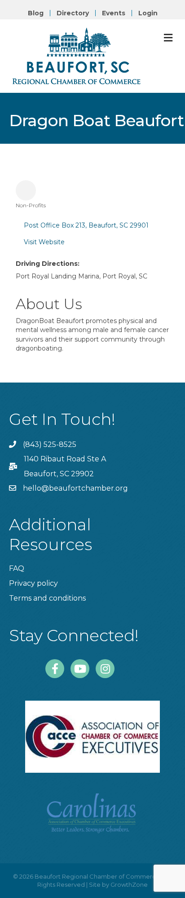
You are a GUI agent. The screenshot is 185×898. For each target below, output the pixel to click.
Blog (36, 13)
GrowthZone (129, 884)
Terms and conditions (47, 598)
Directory (73, 13)
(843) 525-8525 (49, 444)
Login (148, 13)
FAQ (16, 568)
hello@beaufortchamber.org (75, 488)
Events (113, 13)
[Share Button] (26, 190)
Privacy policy (33, 583)
